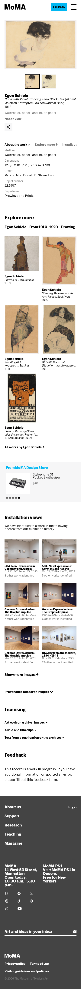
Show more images (20, 674)
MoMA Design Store (31, 467)
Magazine (13, 843)
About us (13, 807)
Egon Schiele (16, 95)
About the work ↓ (17, 144)
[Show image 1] (32, 81)
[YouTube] (21, 908)
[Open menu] (73, 7)
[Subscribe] (74, 931)
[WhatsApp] (9, 908)
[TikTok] (21, 901)
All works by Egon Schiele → (24, 447)
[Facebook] (21, 893)
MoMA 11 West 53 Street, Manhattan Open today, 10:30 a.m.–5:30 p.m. (21, 875)
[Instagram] (9, 893)
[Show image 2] (48, 81)
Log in (72, 807)
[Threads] (9, 901)
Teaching (13, 834)
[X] (33, 893)
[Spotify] (33, 901)
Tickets (59, 7)
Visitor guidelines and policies (27, 971)
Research (13, 825)
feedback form (45, 779)
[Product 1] (7, 498)
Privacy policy (15, 963)
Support (12, 816)
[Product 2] (10, 498)
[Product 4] (16, 498)
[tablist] (40, 81)
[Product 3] (13, 498)
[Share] (8, 127)
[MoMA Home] (15, 7)
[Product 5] (19, 498)
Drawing (68, 227)
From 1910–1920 (43, 227)
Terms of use (39, 963)
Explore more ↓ (46, 144)
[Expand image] (40, 44)
